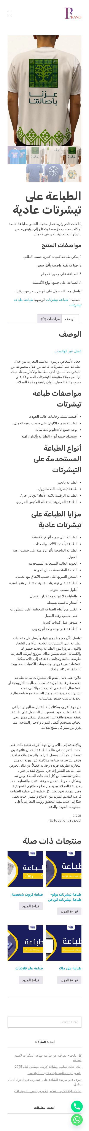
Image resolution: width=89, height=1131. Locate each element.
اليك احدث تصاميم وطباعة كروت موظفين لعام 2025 (48, 1067)
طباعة (28, 299)
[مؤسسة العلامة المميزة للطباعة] (73, 13)
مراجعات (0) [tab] (50, 319)
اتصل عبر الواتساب (67, 351)
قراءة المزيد (69, 911)
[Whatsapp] (77, 1120)
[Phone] (77, 1106)
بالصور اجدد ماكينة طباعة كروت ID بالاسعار (54, 1073)
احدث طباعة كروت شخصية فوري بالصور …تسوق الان (47, 1091)
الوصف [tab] (70, 319)
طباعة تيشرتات (57, 299)
